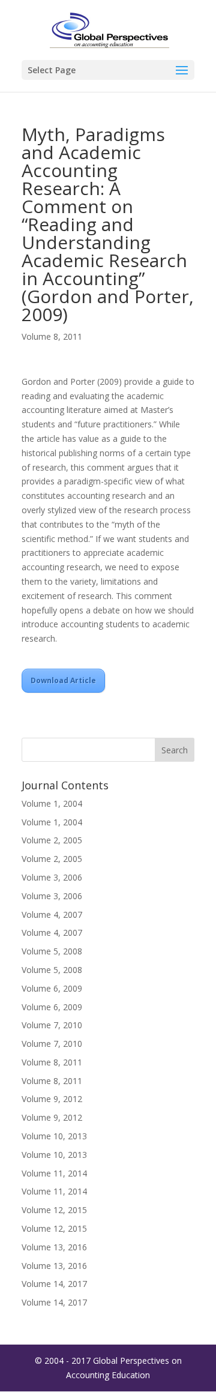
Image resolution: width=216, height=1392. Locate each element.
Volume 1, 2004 (52, 803)
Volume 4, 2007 (52, 914)
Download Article (63, 680)
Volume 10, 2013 (54, 1136)
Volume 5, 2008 (52, 951)
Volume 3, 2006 (52, 877)
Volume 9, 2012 (52, 1098)
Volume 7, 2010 (52, 1025)
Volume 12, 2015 (54, 1210)
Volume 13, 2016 (54, 1247)
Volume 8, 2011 (52, 336)
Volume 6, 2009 (52, 988)
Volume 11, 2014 (54, 1173)
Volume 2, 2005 (52, 840)
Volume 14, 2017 (54, 1283)
